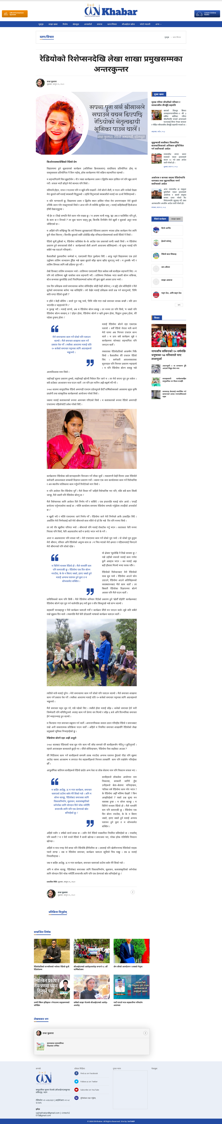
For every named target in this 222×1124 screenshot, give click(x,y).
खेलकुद (76, 24)
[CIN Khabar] (111, 10)
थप (179, 304)
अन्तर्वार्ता (88, 24)
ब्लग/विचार (112, 24)
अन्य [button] (157, 24)
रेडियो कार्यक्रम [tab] (160, 218)
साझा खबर (53, 24)
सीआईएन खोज (128, 24)
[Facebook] (133, 892)
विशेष (65, 24)
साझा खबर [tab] (175, 218)
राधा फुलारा (52, 81)
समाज (99, 24)
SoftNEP (131, 1121)
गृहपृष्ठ (40, 24)
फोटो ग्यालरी (145, 24)
